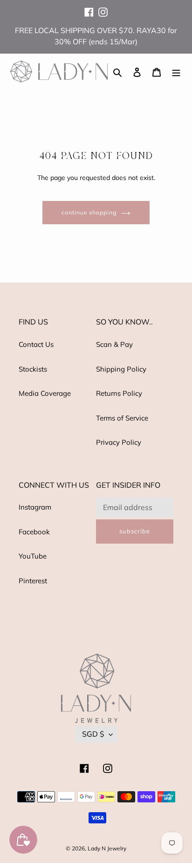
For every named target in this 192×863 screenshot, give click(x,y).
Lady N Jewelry (107, 848)
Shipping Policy (121, 369)
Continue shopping (89, 212)
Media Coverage (45, 393)
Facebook (34, 531)
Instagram (35, 507)
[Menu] (176, 72)
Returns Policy (119, 393)
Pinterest (33, 580)
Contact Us (36, 344)
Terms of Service (122, 418)
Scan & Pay (114, 344)
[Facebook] (89, 8)
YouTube (33, 556)
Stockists (33, 369)
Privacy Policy (118, 442)
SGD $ (93, 734)
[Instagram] (103, 8)
